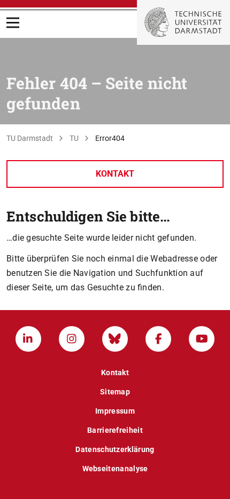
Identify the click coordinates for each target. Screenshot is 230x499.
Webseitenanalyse (115, 468)
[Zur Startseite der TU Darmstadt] (183, 22)
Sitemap (115, 391)
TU (74, 138)
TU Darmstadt (29, 138)
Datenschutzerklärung (114, 449)
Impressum (115, 411)
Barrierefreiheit (115, 430)
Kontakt (115, 174)
